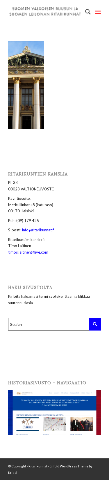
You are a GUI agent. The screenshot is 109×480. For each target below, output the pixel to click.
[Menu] (98, 12)
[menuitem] (85, 11)
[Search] (85, 11)
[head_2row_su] (45, 11)
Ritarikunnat (37, 466)
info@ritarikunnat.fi (38, 230)
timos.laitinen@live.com (28, 252)
